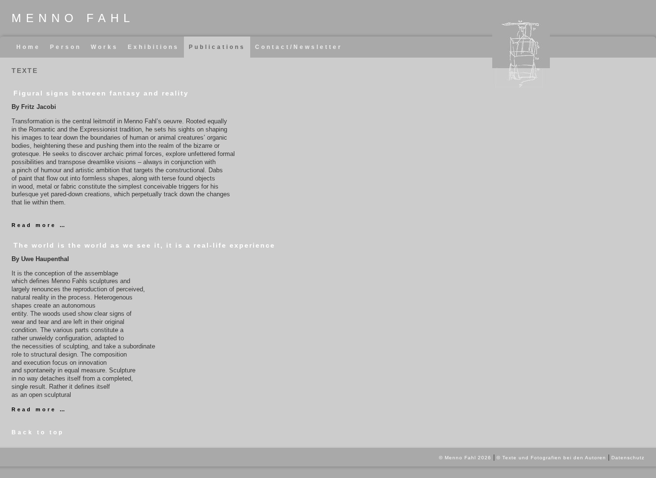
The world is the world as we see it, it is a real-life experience (144, 245)
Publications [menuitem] (217, 47)
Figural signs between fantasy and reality (101, 93)
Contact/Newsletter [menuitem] (298, 47)
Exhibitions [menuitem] (153, 47)
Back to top (38, 432)
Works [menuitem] (104, 47)
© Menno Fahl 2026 (465, 457)
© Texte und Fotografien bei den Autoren (551, 457)
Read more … (39, 225)
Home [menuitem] (28, 47)
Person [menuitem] (65, 47)
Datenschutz (627, 457)
